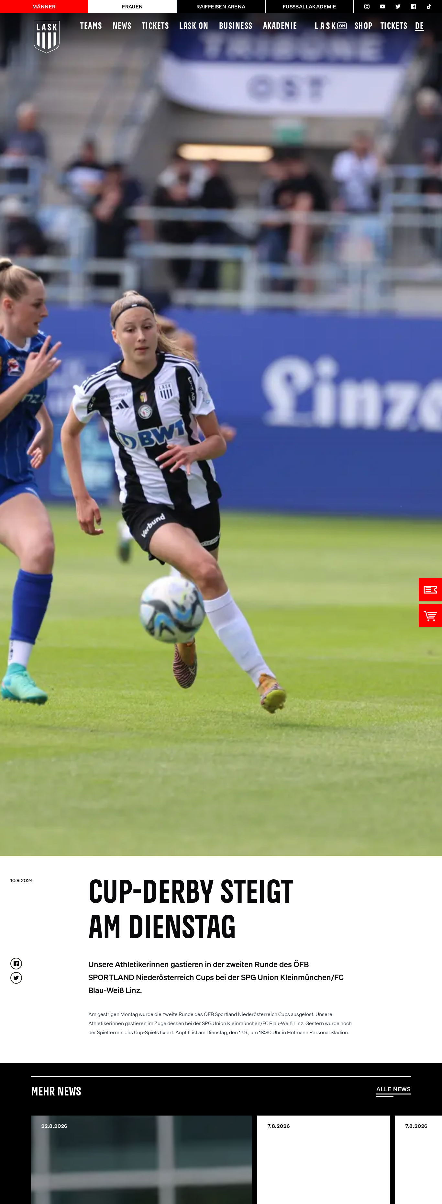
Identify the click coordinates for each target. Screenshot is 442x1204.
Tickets (155, 26)
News (122, 26)
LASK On (194, 26)
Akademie (280, 26)
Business (236, 26)
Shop (364, 26)
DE (419, 26)
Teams (91, 26)
